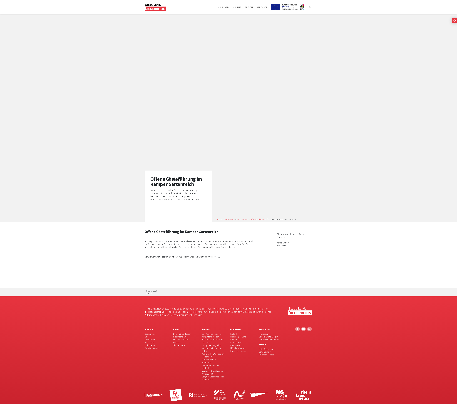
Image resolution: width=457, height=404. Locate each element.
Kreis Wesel (235, 345)
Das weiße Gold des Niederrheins (210, 366)
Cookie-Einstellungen (268, 336)
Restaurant (149, 333)
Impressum (264, 333)
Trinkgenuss (150, 339)
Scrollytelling (265, 351)
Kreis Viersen (235, 342)
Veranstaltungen (229, 219)
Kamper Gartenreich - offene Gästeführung (250, 219)
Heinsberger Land (238, 336)
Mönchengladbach (238, 348)
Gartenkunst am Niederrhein (209, 361)
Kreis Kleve (235, 339)
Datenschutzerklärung (269, 339)
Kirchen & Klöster (181, 339)
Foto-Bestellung (266, 349)
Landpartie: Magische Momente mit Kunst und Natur (212, 348)
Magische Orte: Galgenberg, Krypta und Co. (214, 372)
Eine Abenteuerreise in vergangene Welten (211, 335)
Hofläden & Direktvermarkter (152, 346)
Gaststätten (150, 342)
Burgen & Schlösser (182, 333)
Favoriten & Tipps (266, 354)
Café (147, 336)
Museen (176, 342)
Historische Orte (180, 336)
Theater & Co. (179, 345)
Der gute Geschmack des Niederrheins (213, 378)
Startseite (219, 219)
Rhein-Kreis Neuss (238, 351)
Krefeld (233, 333)
